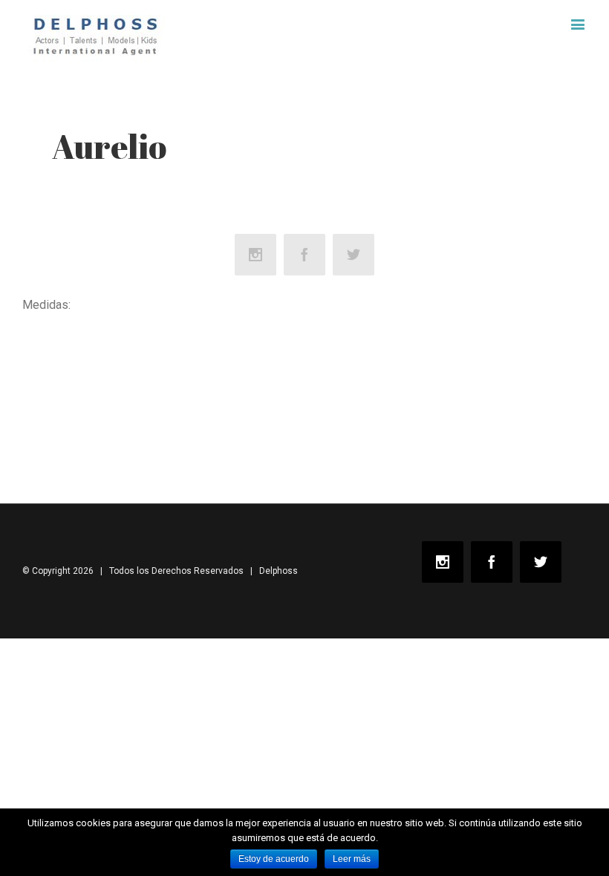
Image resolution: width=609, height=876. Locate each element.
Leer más (352, 859)
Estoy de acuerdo (273, 859)
